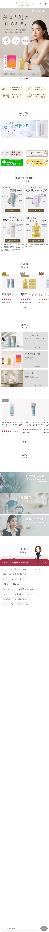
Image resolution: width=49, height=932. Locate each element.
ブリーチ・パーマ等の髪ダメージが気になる (19, 594)
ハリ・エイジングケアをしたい (14, 579)
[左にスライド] (19, 308)
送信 (44, 928)
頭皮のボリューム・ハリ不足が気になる (18, 589)
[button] (2, 3)
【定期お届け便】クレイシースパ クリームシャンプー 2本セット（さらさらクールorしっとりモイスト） (10, 295)
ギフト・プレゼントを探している (15, 604)
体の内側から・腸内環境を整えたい (16, 599)
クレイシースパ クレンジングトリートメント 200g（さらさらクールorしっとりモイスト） (33, 424)
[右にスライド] (30, 308)
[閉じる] (45, 563)
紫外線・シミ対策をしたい (13, 584)
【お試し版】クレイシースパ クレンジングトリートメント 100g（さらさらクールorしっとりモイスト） (12, 425)
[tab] (19, 78)
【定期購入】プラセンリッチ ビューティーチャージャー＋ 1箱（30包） (29, 295)
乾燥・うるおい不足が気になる (14, 574)
